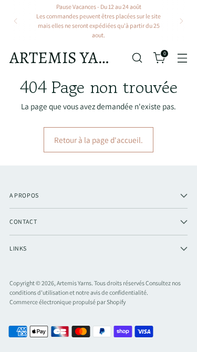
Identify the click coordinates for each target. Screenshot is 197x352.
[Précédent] (15, 21)
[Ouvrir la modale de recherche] (137, 57)
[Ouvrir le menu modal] (182, 57)
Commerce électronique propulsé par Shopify (67, 302)
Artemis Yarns (74, 283)
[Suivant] (181, 21)
